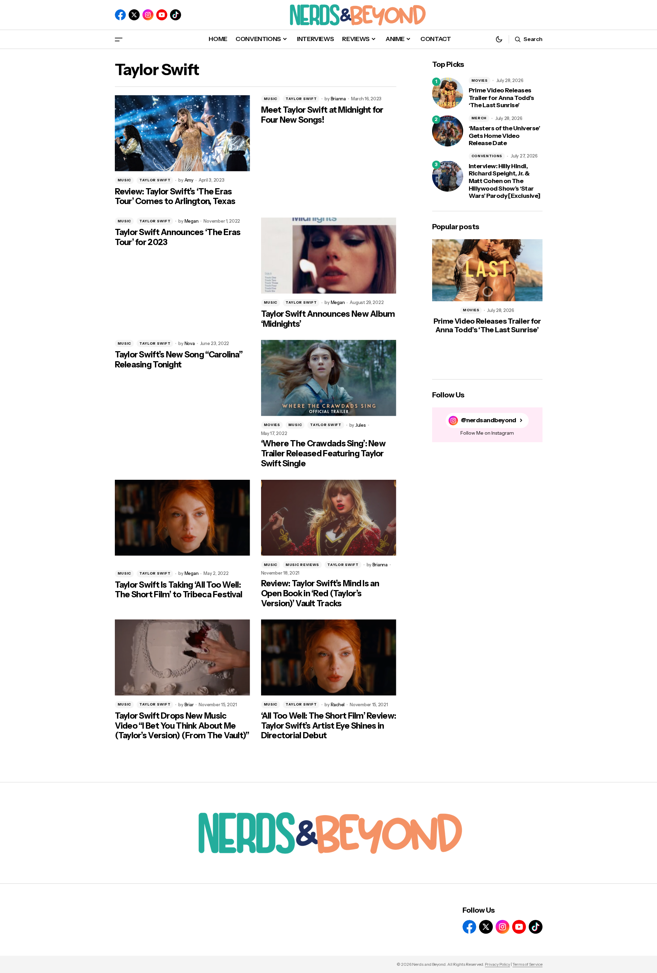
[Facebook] (120, 15)
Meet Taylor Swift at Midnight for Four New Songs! (322, 115)
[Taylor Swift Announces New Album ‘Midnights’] (328, 255)
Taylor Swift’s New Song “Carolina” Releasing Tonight (179, 359)
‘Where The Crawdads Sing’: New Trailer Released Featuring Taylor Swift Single (323, 453)
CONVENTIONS (486, 156)
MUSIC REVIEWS (302, 564)
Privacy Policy (497, 964)
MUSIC (124, 180)
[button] (118, 39)
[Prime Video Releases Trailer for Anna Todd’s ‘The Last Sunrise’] (447, 93)
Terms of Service (527, 964)
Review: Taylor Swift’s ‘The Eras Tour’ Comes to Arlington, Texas (175, 196)
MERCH (479, 118)
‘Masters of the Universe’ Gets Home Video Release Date (504, 136)
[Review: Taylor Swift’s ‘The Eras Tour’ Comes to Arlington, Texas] (182, 133)
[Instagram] (148, 15)
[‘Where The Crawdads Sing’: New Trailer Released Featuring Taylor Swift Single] (328, 378)
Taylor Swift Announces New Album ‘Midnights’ (328, 319)
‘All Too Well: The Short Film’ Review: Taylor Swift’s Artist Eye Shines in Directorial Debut (328, 726)
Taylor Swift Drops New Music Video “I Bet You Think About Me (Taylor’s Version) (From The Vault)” (182, 726)
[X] (134, 15)
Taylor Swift (154, 180)
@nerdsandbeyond (488, 420)
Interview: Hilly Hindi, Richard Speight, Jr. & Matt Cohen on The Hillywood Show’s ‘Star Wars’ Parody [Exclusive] (504, 181)
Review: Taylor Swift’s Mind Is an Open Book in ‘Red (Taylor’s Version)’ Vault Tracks (320, 593)
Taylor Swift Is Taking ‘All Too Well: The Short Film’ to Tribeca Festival (178, 590)
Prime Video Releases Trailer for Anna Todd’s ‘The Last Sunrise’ (501, 98)
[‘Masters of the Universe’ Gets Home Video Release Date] (447, 130)
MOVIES (272, 425)
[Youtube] (162, 15)
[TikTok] (175, 15)
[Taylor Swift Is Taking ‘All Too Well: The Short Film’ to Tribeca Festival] (182, 518)
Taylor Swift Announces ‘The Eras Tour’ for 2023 (178, 237)
